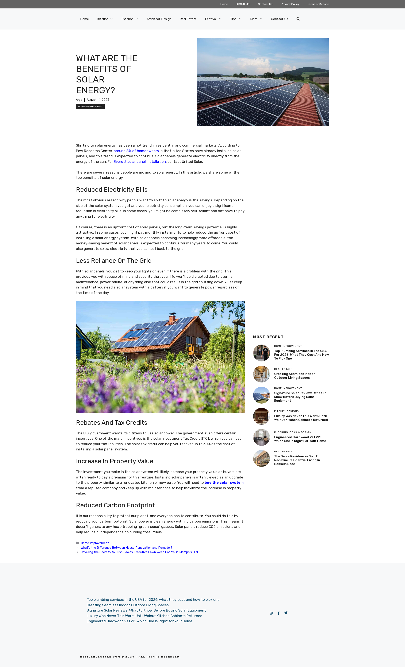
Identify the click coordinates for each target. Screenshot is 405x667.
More (253, 19)
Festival (210, 19)
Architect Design (159, 19)
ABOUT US (243, 4)
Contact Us (265, 4)
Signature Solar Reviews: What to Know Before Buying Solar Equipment (300, 397)
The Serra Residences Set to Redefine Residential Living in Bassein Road (297, 460)
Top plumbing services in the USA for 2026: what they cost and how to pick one (301, 354)
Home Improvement (90, 106)
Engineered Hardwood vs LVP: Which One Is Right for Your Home (300, 439)
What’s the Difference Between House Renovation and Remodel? (126, 548)
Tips (233, 19)
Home (224, 4)
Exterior (127, 19)
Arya (79, 100)
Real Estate (188, 19)
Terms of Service (318, 4)
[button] (298, 19)
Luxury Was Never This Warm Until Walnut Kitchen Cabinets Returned (301, 418)
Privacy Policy (290, 4)
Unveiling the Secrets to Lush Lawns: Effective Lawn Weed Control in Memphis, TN (139, 552)
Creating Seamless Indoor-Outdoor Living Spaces (295, 376)
